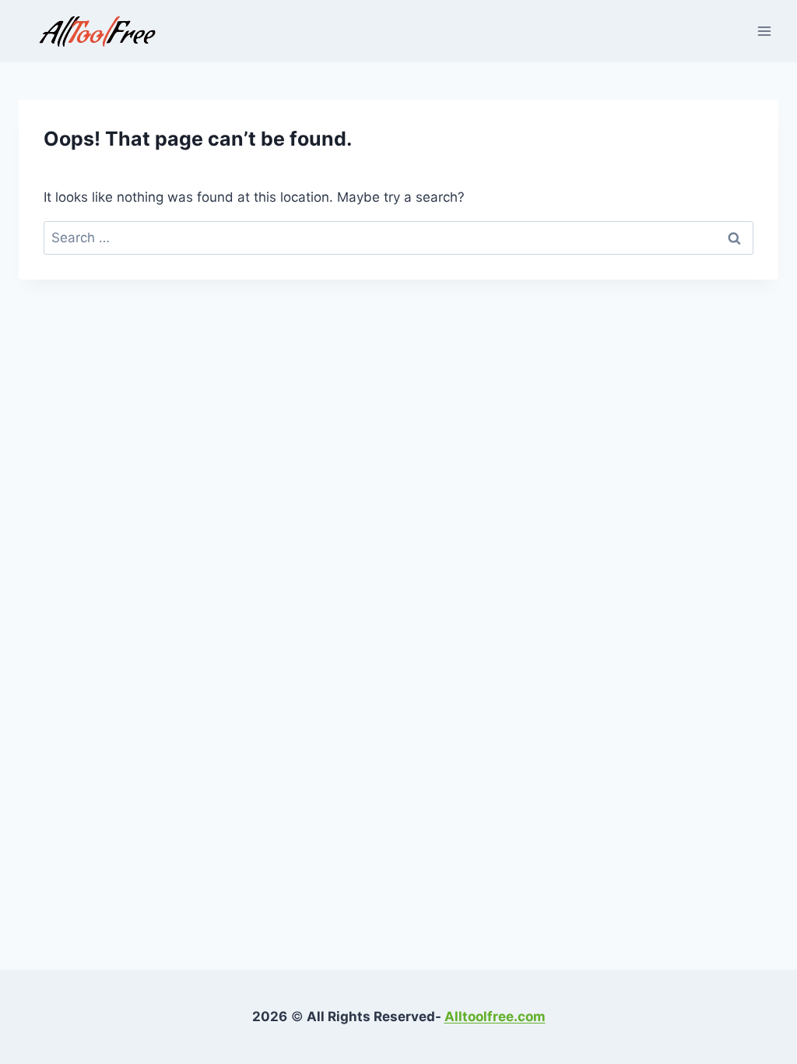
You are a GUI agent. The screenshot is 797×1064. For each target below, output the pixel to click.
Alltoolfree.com (495, 1016)
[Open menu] (764, 31)
